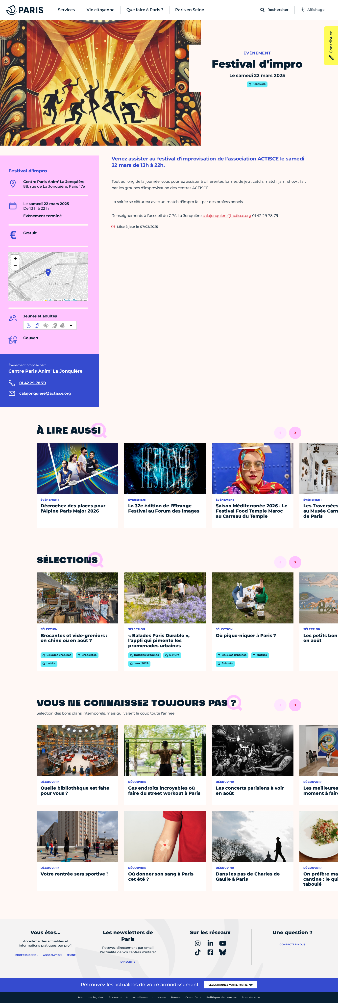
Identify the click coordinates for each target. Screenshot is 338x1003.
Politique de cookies (221, 997)
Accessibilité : (137, 997)
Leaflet (49, 300)
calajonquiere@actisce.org (227, 215)
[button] (48, 273)
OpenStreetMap (70, 300)
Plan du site (251, 997)
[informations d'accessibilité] (50, 325)
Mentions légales (91, 997)
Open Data (193, 997)
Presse (176, 997)
